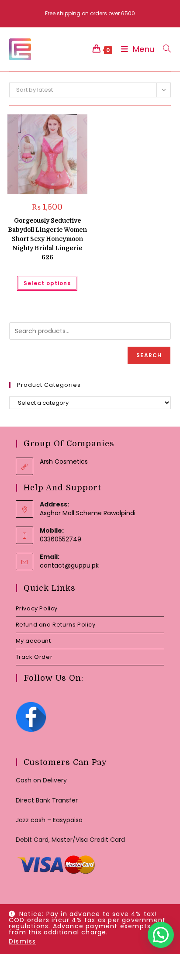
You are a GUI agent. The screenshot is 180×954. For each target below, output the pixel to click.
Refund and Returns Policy (56, 624)
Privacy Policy (37, 608)
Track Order (34, 657)
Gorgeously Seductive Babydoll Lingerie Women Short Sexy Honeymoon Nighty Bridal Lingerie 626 (47, 239)
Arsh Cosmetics (64, 461)
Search (149, 355)
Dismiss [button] (22, 941)
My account (33, 641)
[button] (59, 124)
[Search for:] (163, 49)
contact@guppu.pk (69, 565)
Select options (47, 283)
